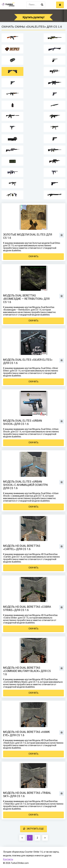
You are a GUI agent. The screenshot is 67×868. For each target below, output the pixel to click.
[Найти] (42, 5)
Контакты (8, 859)
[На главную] (8, 4)
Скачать (33, 256)
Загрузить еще (35, 828)
